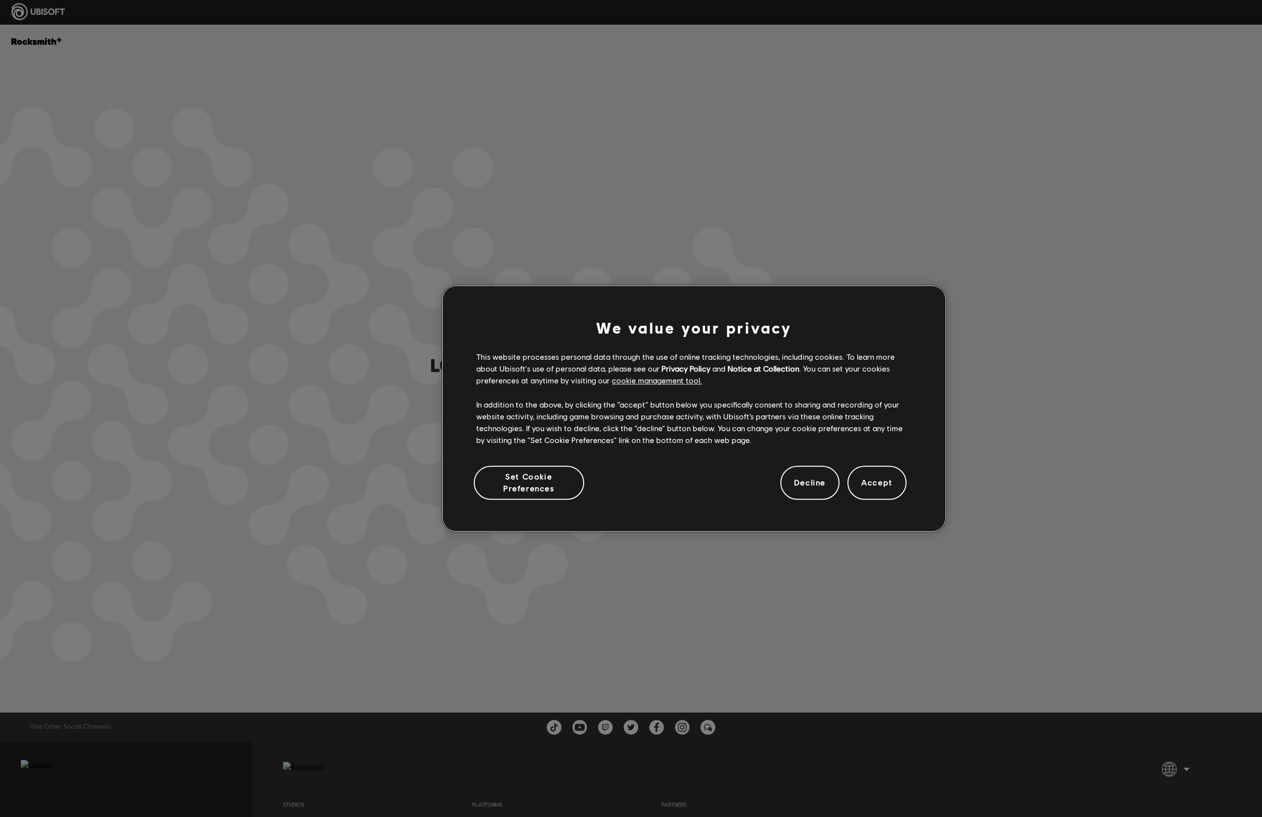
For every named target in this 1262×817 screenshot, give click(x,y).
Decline (810, 482)
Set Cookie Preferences (529, 482)
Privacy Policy (686, 368)
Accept (877, 482)
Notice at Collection (763, 368)
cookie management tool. (657, 380)
